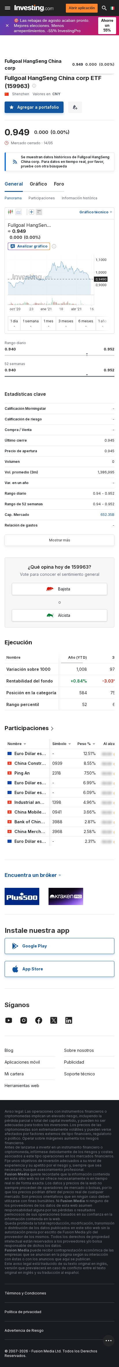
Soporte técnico (79, 1073)
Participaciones (42, 198)
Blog (9, 1050)
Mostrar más (59, 540)
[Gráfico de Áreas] (18, 212)
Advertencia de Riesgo (24, 1330)
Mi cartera (14, 1073)
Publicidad (74, 1062)
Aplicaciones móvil (22, 1062)
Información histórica (79, 198)
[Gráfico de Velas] (10, 212)
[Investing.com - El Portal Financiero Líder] (33, 8)
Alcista (64, 615)
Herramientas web (22, 1085)
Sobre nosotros (79, 1050)
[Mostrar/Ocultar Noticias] (39, 212)
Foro (59, 184)
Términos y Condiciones (25, 1293)
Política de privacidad (23, 1312)
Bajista (64, 588)
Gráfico (38, 184)
